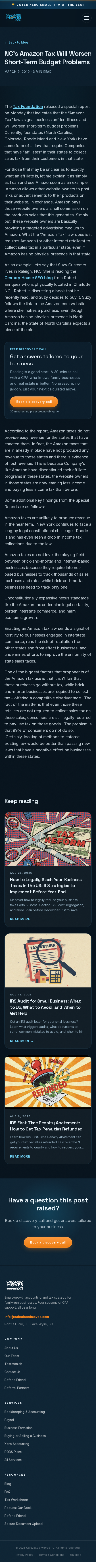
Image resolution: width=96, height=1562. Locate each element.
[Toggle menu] (87, 18)
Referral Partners (16, 1388)
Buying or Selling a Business (25, 1436)
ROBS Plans (13, 1452)
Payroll (9, 1420)
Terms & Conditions (51, 1554)
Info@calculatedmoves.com (26, 1317)
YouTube (75, 1554)
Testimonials (13, 1364)
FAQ (7, 1492)
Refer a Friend (15, 1380)
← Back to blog (16, 42)
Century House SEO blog (28, 277)
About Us (11, 1348)
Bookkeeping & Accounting (24, 1412)
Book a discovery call (34, 402)
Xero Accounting (16, 1444)
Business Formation (18, 1428)
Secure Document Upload (23, 1524)
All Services (13, 1460)
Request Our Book (18, 1508)
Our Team (11, 1356)
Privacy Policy (24, 1554)
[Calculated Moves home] (13, 18)
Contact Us (12, 1372)
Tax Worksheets (16, 1500)
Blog (7, 1484)
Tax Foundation (28, 106)
